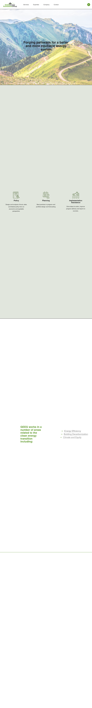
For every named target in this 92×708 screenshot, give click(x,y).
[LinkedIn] (88, 4)
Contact (56, 4)
